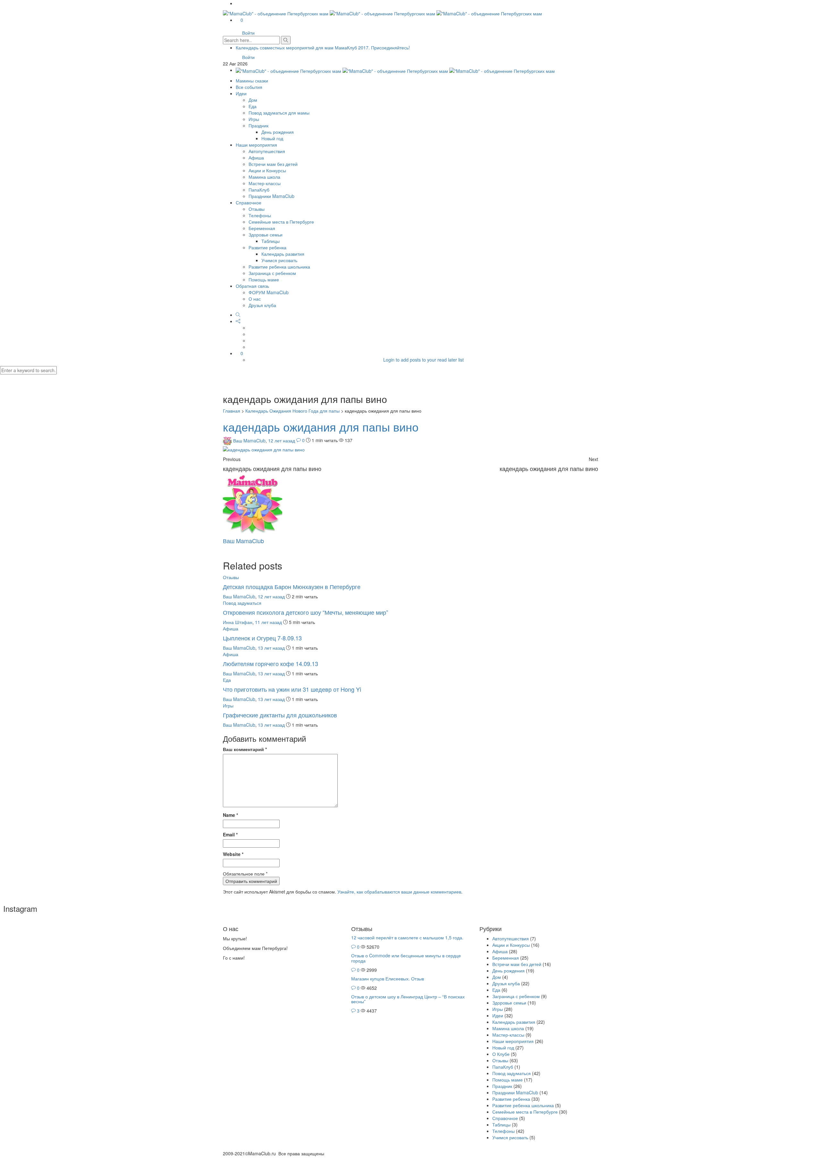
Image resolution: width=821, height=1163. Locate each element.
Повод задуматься (242, 603)
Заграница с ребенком (272, 273)
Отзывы (257, 209)
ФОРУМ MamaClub (269, 292)
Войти (248, 33)
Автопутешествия (267, 151)
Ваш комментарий (245, 749)
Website (233, 854)
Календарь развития (282, 254)
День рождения (277, 132)
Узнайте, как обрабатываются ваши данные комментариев (399, 891)
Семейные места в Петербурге (281, 221)
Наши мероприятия (256, 144)
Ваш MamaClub (249, 440)
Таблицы (270, 241)
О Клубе (501, 1054)
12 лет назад (282, 440)
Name (230, 815)
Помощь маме (264, 279)
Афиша (256, 157)
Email (230, 834)
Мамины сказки (252, 80)
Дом (253, 100)
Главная (231, 410)
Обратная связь (252, 286)
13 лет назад (272, 648)
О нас (255, 298)
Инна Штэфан (237, 622)
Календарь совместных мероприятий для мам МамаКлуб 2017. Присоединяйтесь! (323, 47)
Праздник (258, 125)
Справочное (248, 202)
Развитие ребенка (267, 247)
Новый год (272, 138)
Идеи (241, 93)
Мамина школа (264, 177)
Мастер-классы (265, 183)
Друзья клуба (262, 305)
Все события (249, 87)
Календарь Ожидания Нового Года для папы (292, 410)
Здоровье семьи (266, 234)
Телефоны (260, 215)
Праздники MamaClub (271, 196)
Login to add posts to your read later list (423, 359)
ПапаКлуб (259, 189)
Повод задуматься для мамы (279, 112)
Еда (253, 106)
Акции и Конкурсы (267, 170)
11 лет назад (269, 622)
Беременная (262, 228)
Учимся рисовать (279, 260)
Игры (254, 119)
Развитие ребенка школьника (279, 266)
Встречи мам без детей (273, 164)
